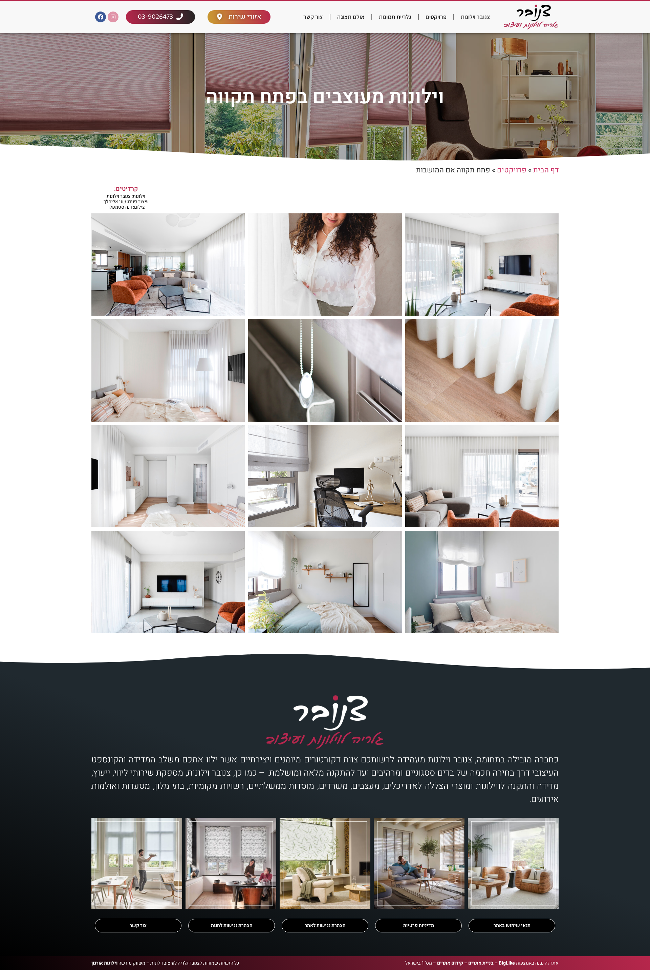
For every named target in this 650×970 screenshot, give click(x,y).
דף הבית (546, 170)
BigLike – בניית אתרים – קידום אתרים (476, 963)
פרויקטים (436, 17)
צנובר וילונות (475, 17)
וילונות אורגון (104, 963)
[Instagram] (113, 17)
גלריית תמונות (395, 17)
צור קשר (313, 17)
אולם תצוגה (351, 17)
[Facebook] (100, 17)
